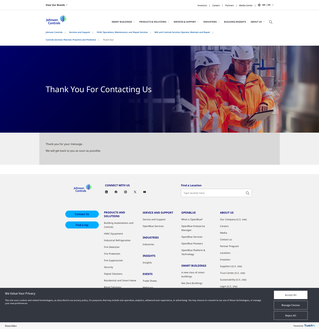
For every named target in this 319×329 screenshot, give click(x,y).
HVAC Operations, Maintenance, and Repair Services (122, 32)
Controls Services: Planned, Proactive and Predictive (71, 39)
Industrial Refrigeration (117, 240)
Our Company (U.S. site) (233, 219)
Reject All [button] (290, 315)
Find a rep (82, 225)
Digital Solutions (113, 273)
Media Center (246, 5)
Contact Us (82, 214)
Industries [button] (210, 21)
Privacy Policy (11, 325)
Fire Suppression (113, 260)
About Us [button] (256, 21)
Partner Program (229, 246)
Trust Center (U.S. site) (232, 272)
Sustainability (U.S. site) (233, 279)
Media (223, 232)
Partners (229, 5)
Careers (216, 5)
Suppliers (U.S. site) (231, 266)
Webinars (148, 287)
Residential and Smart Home (120, 280)
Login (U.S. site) (228, 286)
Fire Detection (112, 247)
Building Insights (235, 21)
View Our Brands (55, 5)
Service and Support (154, 219)
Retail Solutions (112, 287)
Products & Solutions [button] (152, 21)
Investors (202, 5)
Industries (148, 244)
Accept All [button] (291, 295)
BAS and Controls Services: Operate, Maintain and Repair (182, 32)
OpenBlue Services (153, 226)
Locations (225, 252)
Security (108, 267)
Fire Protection (112, 253)
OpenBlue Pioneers (192, 243)
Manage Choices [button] (290, 305)
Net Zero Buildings (191, 283)
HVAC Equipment (113, 233)
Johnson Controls (54, 32)
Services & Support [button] (185, 21)
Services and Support (79, 32)
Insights (147, 262)
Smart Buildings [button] (122, 21)
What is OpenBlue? (192, 219)
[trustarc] (309, 325)
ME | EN (266, 4)
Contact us (226, 239)
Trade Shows (150, 280)
